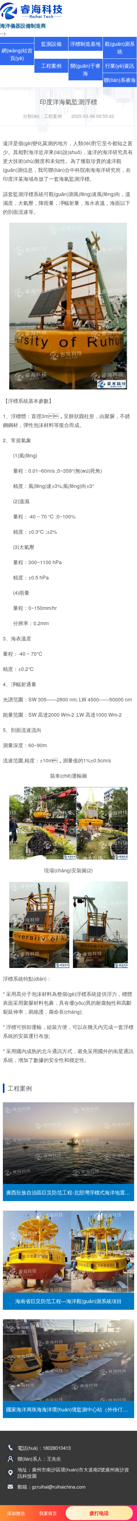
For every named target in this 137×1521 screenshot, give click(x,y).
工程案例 (51, 65)
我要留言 (48, 1513)
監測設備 (51, 43)
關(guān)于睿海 (85, 69)
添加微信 (16, 1513)
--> (3, 33)
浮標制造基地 (85, 43)
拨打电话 (99, 1513)
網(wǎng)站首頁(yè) (17, 54)
